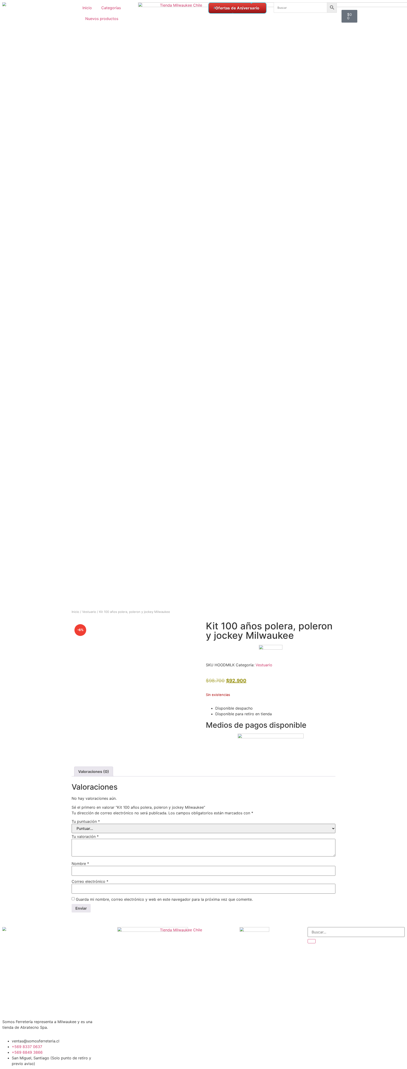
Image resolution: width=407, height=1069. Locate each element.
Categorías (111, 7)
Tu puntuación (86, 821)
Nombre (80, 863)
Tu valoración (85, 836)
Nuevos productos (101, 18)
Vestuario (89, 612)
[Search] (312, 941)
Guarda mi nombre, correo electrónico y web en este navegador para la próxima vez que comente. (164, 899)
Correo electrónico (90, 881)
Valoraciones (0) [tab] (93, 771)
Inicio (87, 7)
